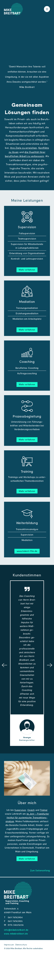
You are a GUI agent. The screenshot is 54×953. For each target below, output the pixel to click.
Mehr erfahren (27, 269)
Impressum (9, 945)
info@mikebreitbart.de (16, 929)
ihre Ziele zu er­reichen (23, 147)
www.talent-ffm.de (27, 551)
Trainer (44, 810)
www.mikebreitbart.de (16, 933)
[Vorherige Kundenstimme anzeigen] (4, 665)
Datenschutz (21, 945)
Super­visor (20, 810)
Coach (31, 810)
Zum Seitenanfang (40, 870)
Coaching (26, 361)
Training (27, 471)
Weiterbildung (27, 523)
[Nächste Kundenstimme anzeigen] (49, 665)
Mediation (27, 301)
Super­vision (27, 227)
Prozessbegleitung (27, 416)
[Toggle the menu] (47, 9)
